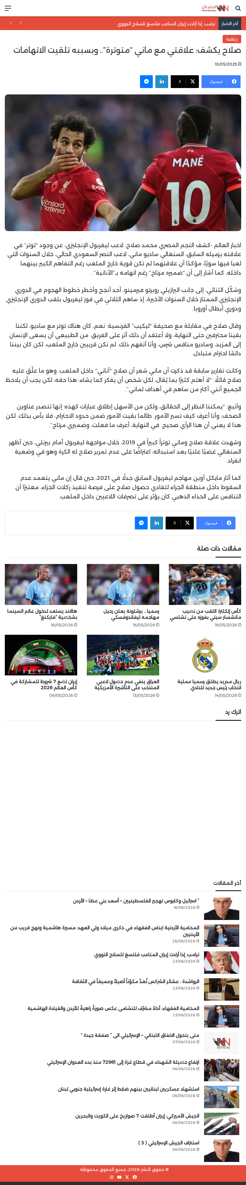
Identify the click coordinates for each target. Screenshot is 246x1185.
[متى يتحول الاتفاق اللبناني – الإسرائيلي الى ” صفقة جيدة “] (221, 1043)
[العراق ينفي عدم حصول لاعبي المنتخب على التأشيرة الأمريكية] (123, 655)
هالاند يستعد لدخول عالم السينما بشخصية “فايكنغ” (42, 614)
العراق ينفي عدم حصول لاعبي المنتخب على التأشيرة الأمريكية (126, 684)
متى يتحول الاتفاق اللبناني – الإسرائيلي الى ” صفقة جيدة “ (140, 1035)
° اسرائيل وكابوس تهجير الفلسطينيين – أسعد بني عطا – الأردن (136, 901)
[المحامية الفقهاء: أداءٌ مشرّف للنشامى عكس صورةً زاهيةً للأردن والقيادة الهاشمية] (221, 1016)
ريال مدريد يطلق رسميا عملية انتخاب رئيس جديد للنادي (209, 684)
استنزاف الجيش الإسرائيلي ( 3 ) (168, 1143)
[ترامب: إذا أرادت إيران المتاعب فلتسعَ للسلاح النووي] (221, 962)
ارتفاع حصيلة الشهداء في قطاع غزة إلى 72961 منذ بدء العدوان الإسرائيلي (123, 1062)
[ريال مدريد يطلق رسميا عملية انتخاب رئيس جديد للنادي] (205, 655)
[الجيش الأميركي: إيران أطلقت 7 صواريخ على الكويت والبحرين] (221, 1124)
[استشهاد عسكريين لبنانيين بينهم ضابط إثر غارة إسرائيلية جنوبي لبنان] (221, 1097)
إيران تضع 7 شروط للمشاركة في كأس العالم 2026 (44, 684)
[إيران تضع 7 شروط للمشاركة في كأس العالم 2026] (41, 655)
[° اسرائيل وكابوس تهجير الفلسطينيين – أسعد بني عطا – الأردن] (221, 909)
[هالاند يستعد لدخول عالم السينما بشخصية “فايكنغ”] (41, 584)
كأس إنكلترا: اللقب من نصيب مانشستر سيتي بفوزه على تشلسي (205, 614)
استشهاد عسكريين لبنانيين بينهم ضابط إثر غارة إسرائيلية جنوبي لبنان (128, 1089)
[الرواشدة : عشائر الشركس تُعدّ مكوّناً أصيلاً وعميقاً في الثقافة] (221, 989)
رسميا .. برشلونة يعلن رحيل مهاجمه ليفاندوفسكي (131, 614)
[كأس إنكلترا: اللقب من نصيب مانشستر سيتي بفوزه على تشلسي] (205, 584)
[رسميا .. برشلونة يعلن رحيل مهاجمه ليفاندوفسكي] (123, 584)
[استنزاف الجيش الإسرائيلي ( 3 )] (221, 1151)
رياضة (232, 39)
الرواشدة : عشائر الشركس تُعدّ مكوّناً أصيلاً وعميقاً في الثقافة (135, 981)
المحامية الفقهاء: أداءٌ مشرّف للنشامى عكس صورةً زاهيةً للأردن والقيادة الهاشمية (113, 1008)
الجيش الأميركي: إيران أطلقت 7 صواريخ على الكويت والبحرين (137, 1116)
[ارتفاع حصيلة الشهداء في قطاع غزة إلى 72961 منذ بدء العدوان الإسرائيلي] (221, 1070)
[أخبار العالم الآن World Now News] (215, 8)
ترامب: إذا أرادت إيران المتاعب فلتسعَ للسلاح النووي (173, 23)
